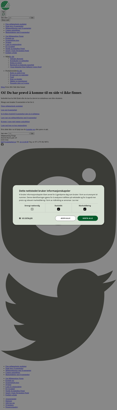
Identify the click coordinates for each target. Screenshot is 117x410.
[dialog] (58, 205)
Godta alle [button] (88, 218)
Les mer (75, 200)
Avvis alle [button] (65, 218)
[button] (26, 218)
